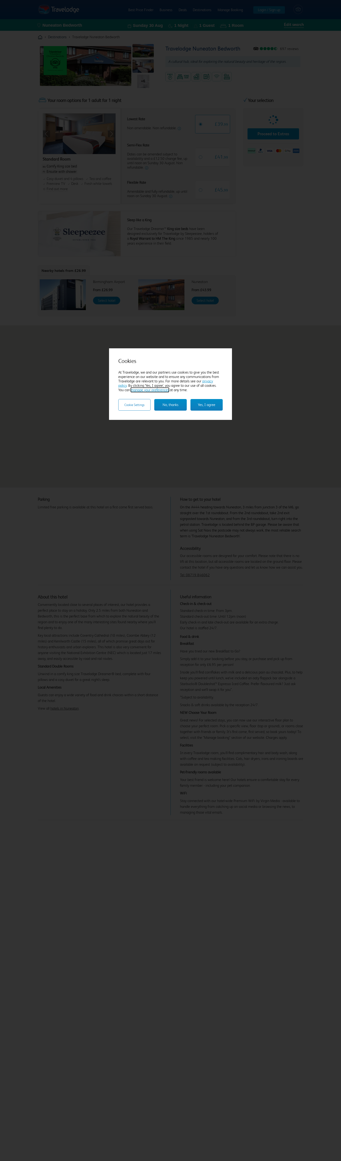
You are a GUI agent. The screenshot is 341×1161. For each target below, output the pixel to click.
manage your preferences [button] (150, 390)
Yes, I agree (206, 405)
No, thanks (170, 405)
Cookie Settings (134, 405)
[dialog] (170, 384)
